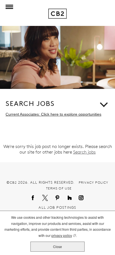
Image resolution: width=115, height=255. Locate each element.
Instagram (81, 198)
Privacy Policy (94, 182)
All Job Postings (57, 207)
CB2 (13, 182)
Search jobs (84, 152)
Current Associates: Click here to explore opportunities (53, 114)
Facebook (33, 198)
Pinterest (57, 198)
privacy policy (61, 236)
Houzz (70, 198)
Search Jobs (30, 103)
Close (57, 246)
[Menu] (8, 7)
